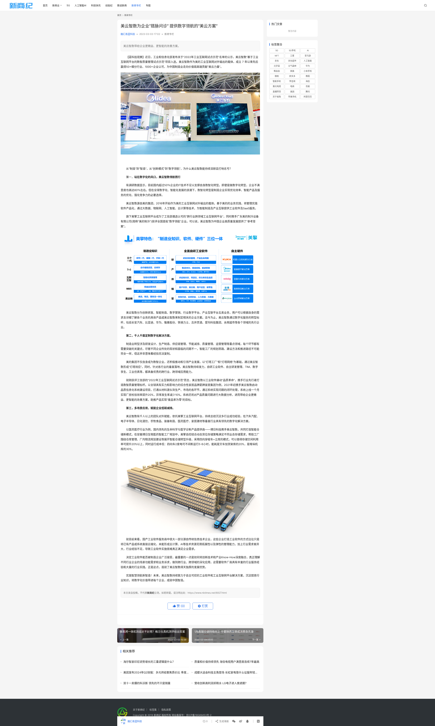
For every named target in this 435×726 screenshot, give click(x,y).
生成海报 (224, 721)
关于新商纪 (139, 709)
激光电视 (277, 86)
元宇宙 (277, 66)
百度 (308, 86)
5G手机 (292, 50)
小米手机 (308, 71)
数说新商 (122, 5)
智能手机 (277, 81)
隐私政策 (166, 709)
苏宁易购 (277, 96)
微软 (277, 76)
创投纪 (108, 5)
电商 (292, 86)
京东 (277, 61)
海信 (308, 81)
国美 (292, 71)
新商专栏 (136, 5)
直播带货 (277, 91)
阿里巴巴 (308, 96)
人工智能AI (80, 5)
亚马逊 (308, 55)
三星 (292, 55)
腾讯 (308, 91)
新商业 (55, 5)
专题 (148, 5)
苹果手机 (292, 96)
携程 (308, 76)
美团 (292, 91)
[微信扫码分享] (234, 721)
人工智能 (308, 61)
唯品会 (277, 71)
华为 (308, 66)
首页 (45, 5)
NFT (277, 55)
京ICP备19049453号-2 (198, 715)
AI (308, 50)
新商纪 (157, 715)
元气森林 (292, 66)
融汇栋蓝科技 (128, 33)
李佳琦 (292, 81)
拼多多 (292, 76)
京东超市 (292, 61)
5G (68, 5)
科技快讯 (96, 5)
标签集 (153, 709)
